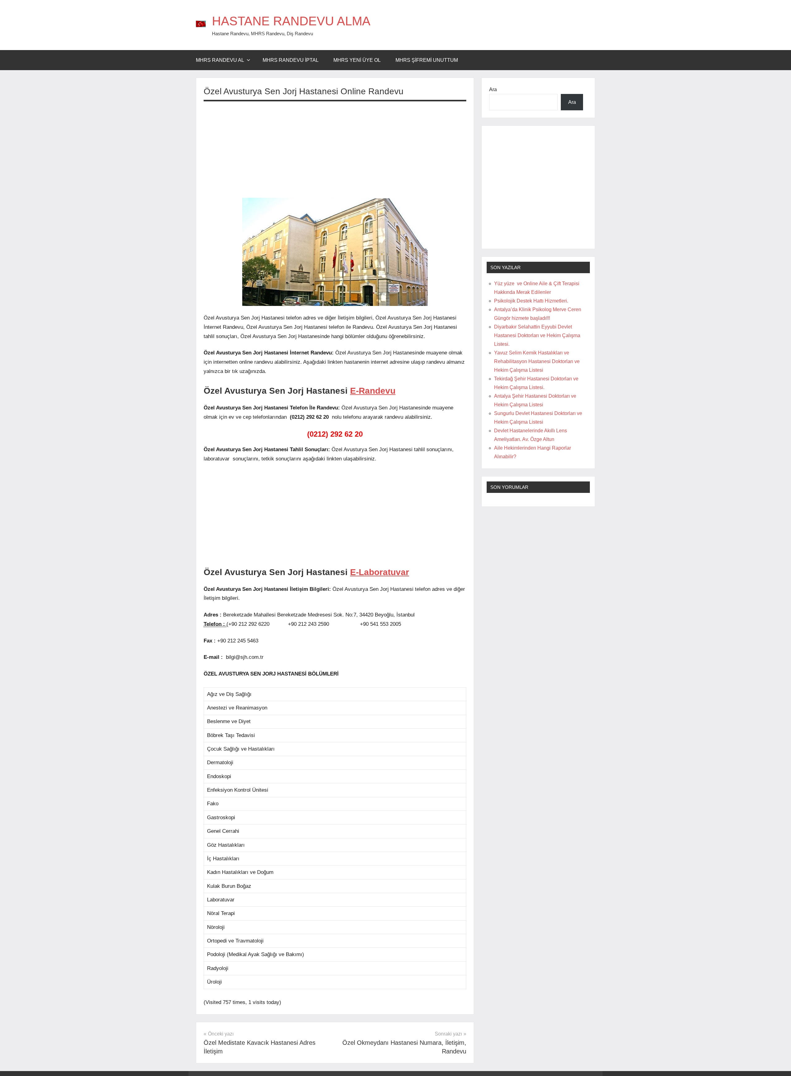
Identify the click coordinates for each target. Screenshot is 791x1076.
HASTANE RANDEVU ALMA (291, 21)
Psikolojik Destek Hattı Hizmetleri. (531, 300)
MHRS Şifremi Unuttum (427, 60)
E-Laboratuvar (379, 572)
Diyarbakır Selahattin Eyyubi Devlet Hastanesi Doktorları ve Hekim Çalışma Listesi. (537, 335)
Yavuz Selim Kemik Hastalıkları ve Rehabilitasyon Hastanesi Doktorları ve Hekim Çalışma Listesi (537, 361)
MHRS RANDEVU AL (220, 60)
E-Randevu (373, 391)
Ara (493, 89)
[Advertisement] (335, 149)
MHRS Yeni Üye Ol (357, 60)
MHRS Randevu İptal (291, 60)
